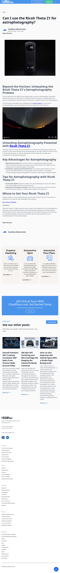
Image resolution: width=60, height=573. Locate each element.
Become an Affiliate (6, 476)
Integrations (4, 549)
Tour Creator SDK (5, 456)
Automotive (4, 494)
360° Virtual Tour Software (7, 448)
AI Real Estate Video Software (8, 461)
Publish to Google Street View (8, 514)
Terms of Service (5, 556)
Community (4, 540)
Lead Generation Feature (7, 518)
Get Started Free (37, 1)
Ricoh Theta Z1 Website (9, 202)
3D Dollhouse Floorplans (7, 525)
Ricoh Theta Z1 (38, 103)
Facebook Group (5, 547)
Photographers (5, 492)
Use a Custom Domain (6, 523)
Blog (2, 543)
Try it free (30, 311)
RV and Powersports (6, 496)
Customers (4, 472)
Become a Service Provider (7, 478)
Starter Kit (4, 468)
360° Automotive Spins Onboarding (9, 536)
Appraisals (4, 505)
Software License (5, 553)
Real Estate (4, 488)
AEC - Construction (6, 501)
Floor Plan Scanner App (6, 452)
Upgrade (49, 1)
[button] (55, 1)
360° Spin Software (5, 450)
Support (3, 538)
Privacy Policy (4, 558)
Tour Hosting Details (6, 474)
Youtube (3, 545)
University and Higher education (8, 503)
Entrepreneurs (5, 498)
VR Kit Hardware (5, 470)
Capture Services (5, 454)
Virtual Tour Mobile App (6, 459)
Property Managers (6, 490)
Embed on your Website (7, 520)
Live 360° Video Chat (6, 516)
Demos (3, 551)
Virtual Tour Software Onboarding (9, 534)
